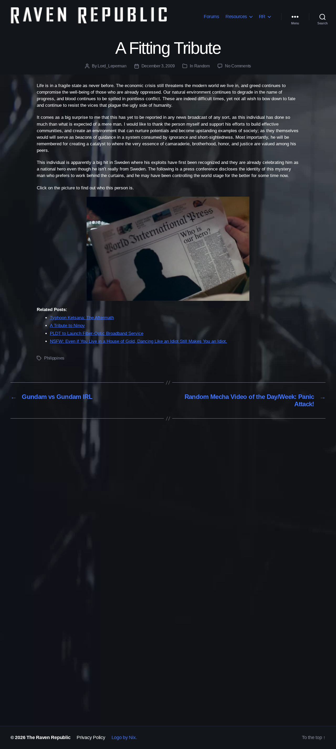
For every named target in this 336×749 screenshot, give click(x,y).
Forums (211, 16)
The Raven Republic (48, 737)
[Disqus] (168, 505)
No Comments (238, 66)
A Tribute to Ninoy (67, 325)
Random (202, 66)
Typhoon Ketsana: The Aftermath (82, 317)
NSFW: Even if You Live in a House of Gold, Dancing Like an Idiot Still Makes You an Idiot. (138, 341)
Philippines (54, 358)
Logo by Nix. (124, 737)
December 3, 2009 (158, 66)
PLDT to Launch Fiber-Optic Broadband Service (96, 333)
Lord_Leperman (112, 66)
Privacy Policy (91, 737)
